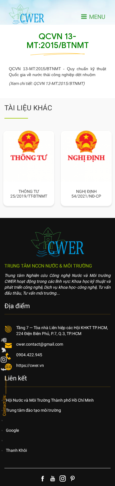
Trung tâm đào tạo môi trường (33, 410)
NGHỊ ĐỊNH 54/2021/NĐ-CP (80, 193)
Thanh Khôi (16, 450)
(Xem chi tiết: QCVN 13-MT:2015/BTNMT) (47, 83)
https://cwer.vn (30, 365)
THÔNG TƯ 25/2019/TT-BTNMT (22, 193)
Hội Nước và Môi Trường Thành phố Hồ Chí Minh (50, 400)
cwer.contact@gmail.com (39, 344)
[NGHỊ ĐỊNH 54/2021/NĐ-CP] (80, 134)
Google (12, 430)
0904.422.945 (29, 354)
